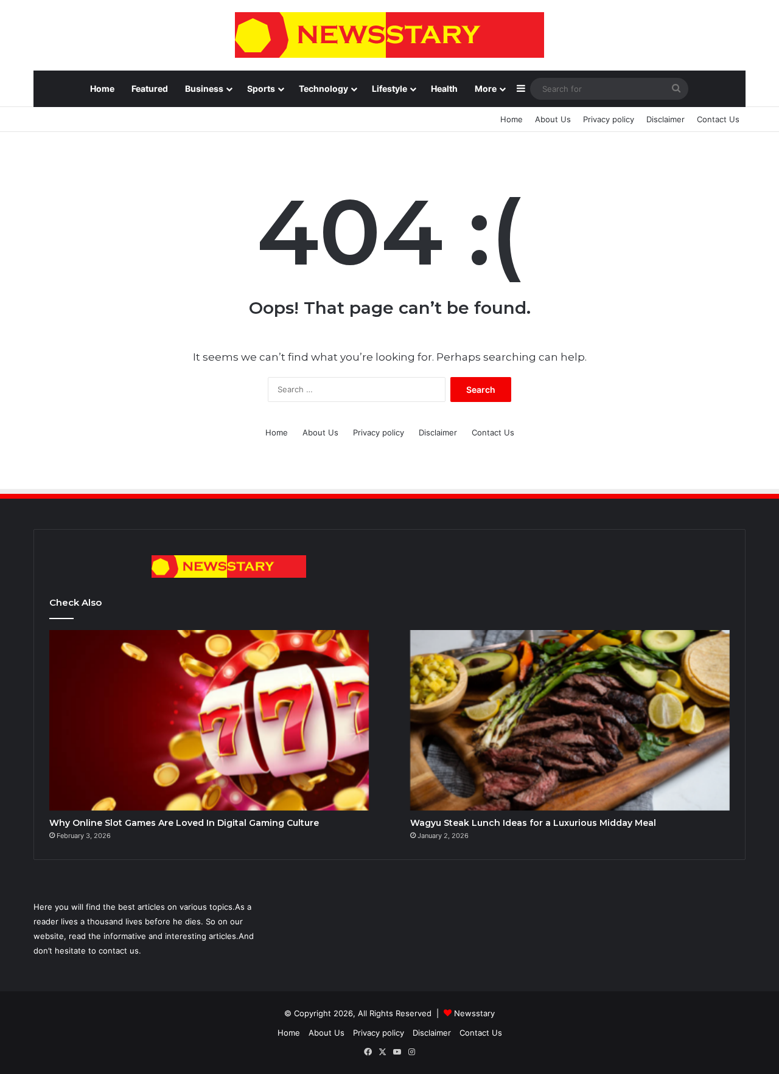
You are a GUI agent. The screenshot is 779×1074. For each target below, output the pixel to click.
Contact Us (718, 119)
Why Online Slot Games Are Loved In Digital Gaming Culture (184, 822)
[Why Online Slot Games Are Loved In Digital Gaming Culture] (209, 720)
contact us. (120, 950)
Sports (261, 88)
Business (204, 88)
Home (102, 88)
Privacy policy (608, 119)
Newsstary (474, 1013)
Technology (323, 88)
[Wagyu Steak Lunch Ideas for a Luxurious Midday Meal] (570, 720)
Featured (149, 88)
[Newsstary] (389, 35)
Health (444, 88)
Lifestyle (389, 88)
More (486, 88)
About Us (553, 119)
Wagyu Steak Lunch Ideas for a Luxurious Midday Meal (533, 822)
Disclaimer (665, 119)
